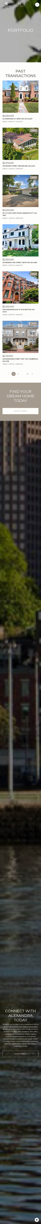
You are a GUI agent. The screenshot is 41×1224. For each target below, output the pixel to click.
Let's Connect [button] (20, 1054)
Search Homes (20, 411)
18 (27, 374)
